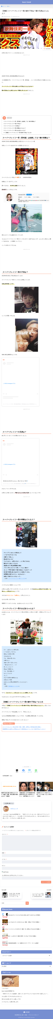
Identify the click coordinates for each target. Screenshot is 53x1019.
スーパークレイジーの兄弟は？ (12, 125)
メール (4, 859)
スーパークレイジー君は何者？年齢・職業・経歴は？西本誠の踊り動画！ (22, 727)
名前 (4, 853)
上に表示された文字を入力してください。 (13, 875)
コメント (5, 834)
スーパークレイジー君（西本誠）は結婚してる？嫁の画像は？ (20, 121)
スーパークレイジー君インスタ (16, 578)
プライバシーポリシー (33, 1014)
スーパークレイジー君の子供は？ (12, 123)
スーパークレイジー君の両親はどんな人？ (15, 128)
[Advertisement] (26, 64)
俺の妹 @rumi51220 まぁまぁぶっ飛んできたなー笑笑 (15, 481)
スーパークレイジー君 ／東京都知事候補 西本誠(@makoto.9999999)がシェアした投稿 (22, 404)
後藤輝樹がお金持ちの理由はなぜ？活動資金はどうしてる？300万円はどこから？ (24, 729)
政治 (11, 775)
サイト (3, 865)
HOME (27, 1012)
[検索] (27, 903)
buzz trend (26, 2)
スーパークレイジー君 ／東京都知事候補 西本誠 (13, 483)
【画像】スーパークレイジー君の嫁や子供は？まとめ (17, 132)
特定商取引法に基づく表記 (21, 1014)
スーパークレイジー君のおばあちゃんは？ (15, 130)
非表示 (9, 118)
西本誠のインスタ (13, 686)
